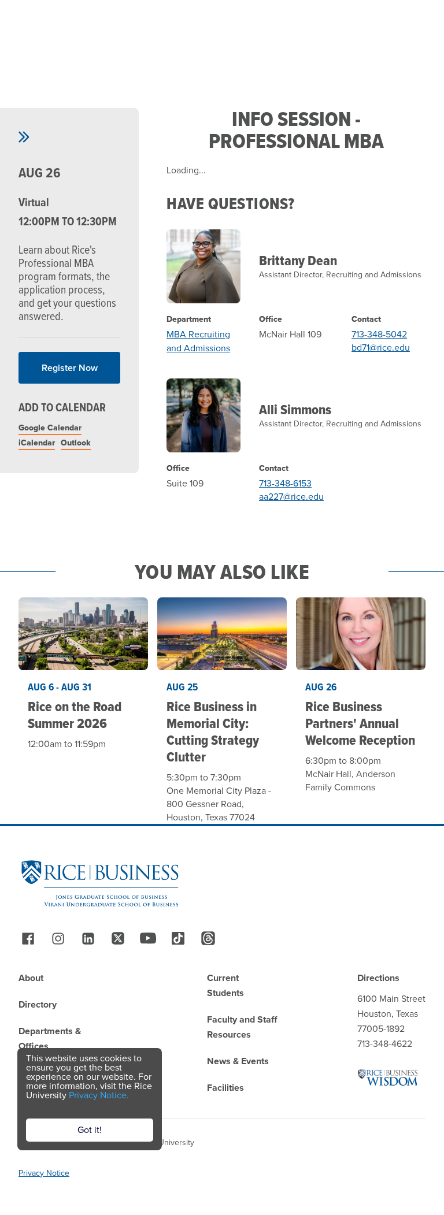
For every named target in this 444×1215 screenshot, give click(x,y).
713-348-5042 (379, 334)
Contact (366, 319)
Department (188, 319)
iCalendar (36, 443)
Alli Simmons (295, 409)
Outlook (76, 443)
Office (270, 319)
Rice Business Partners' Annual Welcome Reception (360, 723)
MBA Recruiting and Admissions (198, 341)
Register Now (70, 367)
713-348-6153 (285, 483)
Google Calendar (50, 428)
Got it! (89, 1129)
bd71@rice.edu (381, 347)
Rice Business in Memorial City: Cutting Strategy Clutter (212, 731)
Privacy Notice (43, 1173)
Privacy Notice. (99, 1095)
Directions (378, 977)
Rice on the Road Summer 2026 (74, 714)
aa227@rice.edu (291, 496)
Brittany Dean (298, 260)
